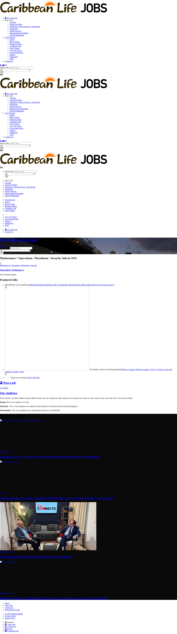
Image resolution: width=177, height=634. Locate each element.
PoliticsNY (14, 57)
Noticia (12, 55)
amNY (12, 40)
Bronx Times (15, 42)
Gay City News (16, 50)
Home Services (15, 31)
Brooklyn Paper (16, 44)
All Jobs (13, 22)
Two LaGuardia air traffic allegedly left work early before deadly (56, 498)
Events (9, 629)
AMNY (3, 493)
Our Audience (8, 393)
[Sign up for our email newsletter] (3, 65)
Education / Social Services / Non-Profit (25, 27)
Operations (12, 270)
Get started (4, 388)
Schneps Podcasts (6, 552)
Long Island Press (16, 53)
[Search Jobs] (1, 72)
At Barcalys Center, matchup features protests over (49, 456)
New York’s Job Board (18, 240)
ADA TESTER (34, 378)
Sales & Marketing (17, 35)
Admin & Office (16, 24)
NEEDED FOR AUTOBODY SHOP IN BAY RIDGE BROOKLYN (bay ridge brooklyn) (71, 285)
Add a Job (11, 624)
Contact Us (9, 61)
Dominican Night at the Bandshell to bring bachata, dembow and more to (54, 598)
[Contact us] (1, 65)
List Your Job (12, 18)
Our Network (10, 37)
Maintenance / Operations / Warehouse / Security (18, 265)
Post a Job (4, 246)
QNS (12, 59)
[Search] (6, 65)
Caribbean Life (15, 46)
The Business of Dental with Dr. (36, 556)
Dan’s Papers (15, 48)
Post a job (10, 382)
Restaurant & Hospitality (19, 33)
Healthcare (14, 29)
